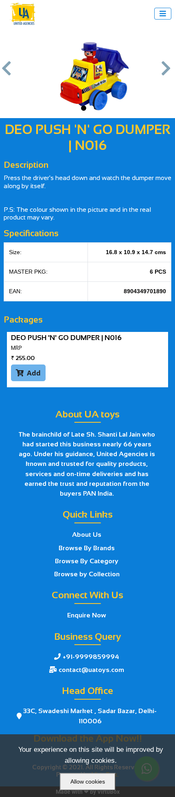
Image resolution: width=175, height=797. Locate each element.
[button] (8, 72)
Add (28, 373)
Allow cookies (87, 781)
